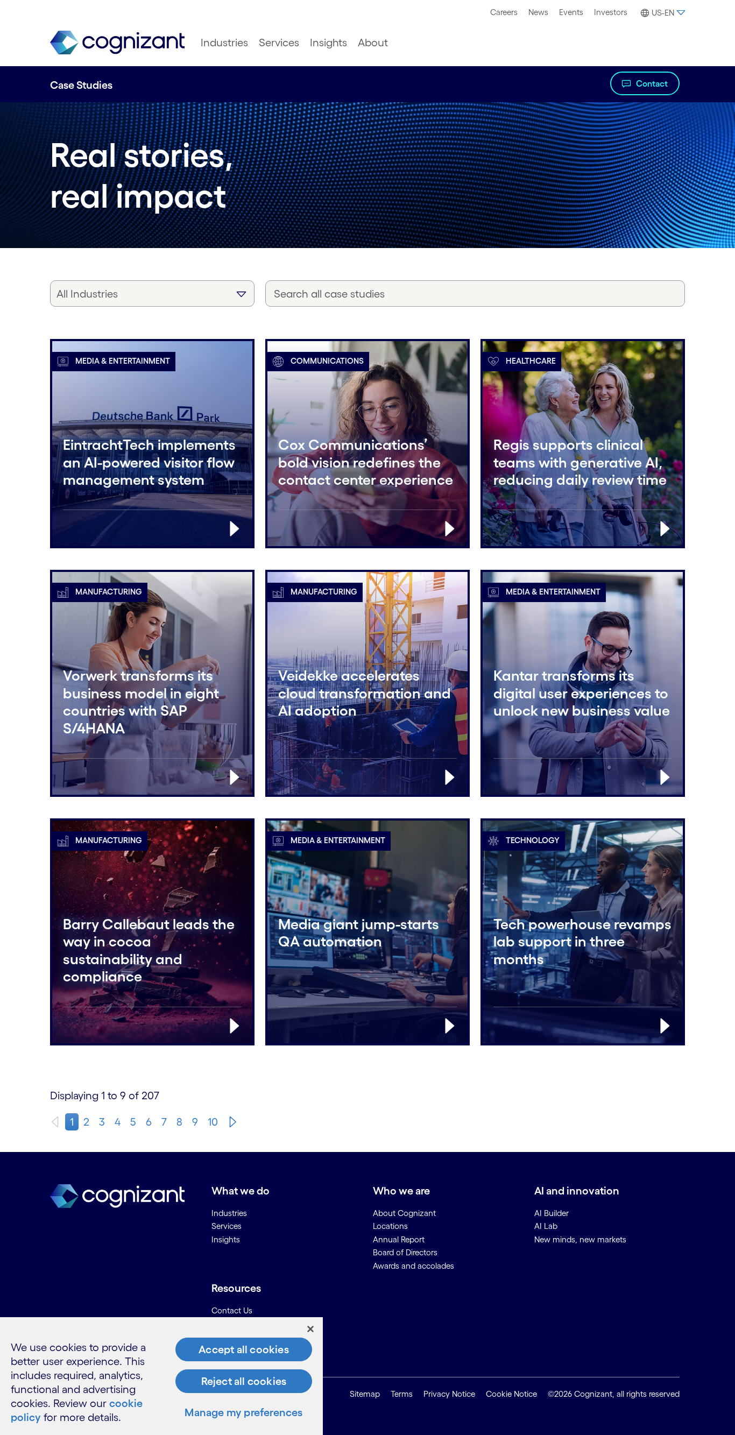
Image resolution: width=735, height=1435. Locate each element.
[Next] (233, 1121)
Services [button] (279, 42)
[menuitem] (504, 12)
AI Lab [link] (545, 1226)
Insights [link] (225, 1239)
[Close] (310, 1329)
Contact (652, 83)
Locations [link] (390, 1226)
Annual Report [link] (399, 1239)
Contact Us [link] (231, 1310)
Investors (610, 12)
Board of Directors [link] (405, 1252)
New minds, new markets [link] (580, 1239)
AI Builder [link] (551, 1213)
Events (571, 12)
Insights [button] (328, 42)
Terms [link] (402, 1393)
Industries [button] (224, 42)
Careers (504, 12)
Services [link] (226, 1226)
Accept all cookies (244, 1349)
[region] (161, 1376)
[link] (117, 43)
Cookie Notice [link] (511, 1393)
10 (213, 1122)
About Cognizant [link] (404, 1213)
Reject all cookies (244, 1381)
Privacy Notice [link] (449, 1393)
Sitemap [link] (365, 1393)
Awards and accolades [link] (413, 1265)
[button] (661, 13)
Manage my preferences (243, 1412)
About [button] (373, 42)
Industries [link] (229, 1213)
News (538, 12)
